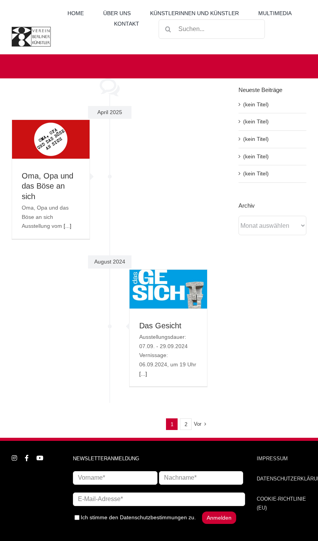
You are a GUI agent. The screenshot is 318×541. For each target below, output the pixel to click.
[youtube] (39, 458)
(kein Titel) (256, 104)
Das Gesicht (160, 325)
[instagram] (14, 458)
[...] (67, 226)
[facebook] (27, 458)
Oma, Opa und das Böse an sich (47, 186)
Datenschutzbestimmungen (153, 517)
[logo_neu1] (31, 29)
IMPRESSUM (272, 458)
